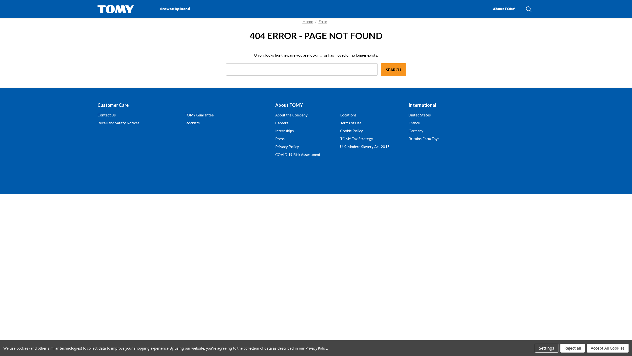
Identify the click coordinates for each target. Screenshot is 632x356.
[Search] (528, 9)
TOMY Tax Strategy (356, 138)
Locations (348, 115)
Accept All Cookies (608, 348)
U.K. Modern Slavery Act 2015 (365, 146)
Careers (281, 123)
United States (420, 115)
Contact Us (107, 115)
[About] (522, 7)
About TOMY (504, 9)
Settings (546, 348)
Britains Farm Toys (424, 138)
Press (280, 138)
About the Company (291, 115)
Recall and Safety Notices (118, 123)
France (414, 123)
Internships (284, 131)
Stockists (192, 123)
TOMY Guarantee (199, 115)
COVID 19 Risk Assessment (297, 154)
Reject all (572, 348)
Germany (416, 131)
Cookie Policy (351, 131)
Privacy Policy (287, 146)
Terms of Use (350, 123)
